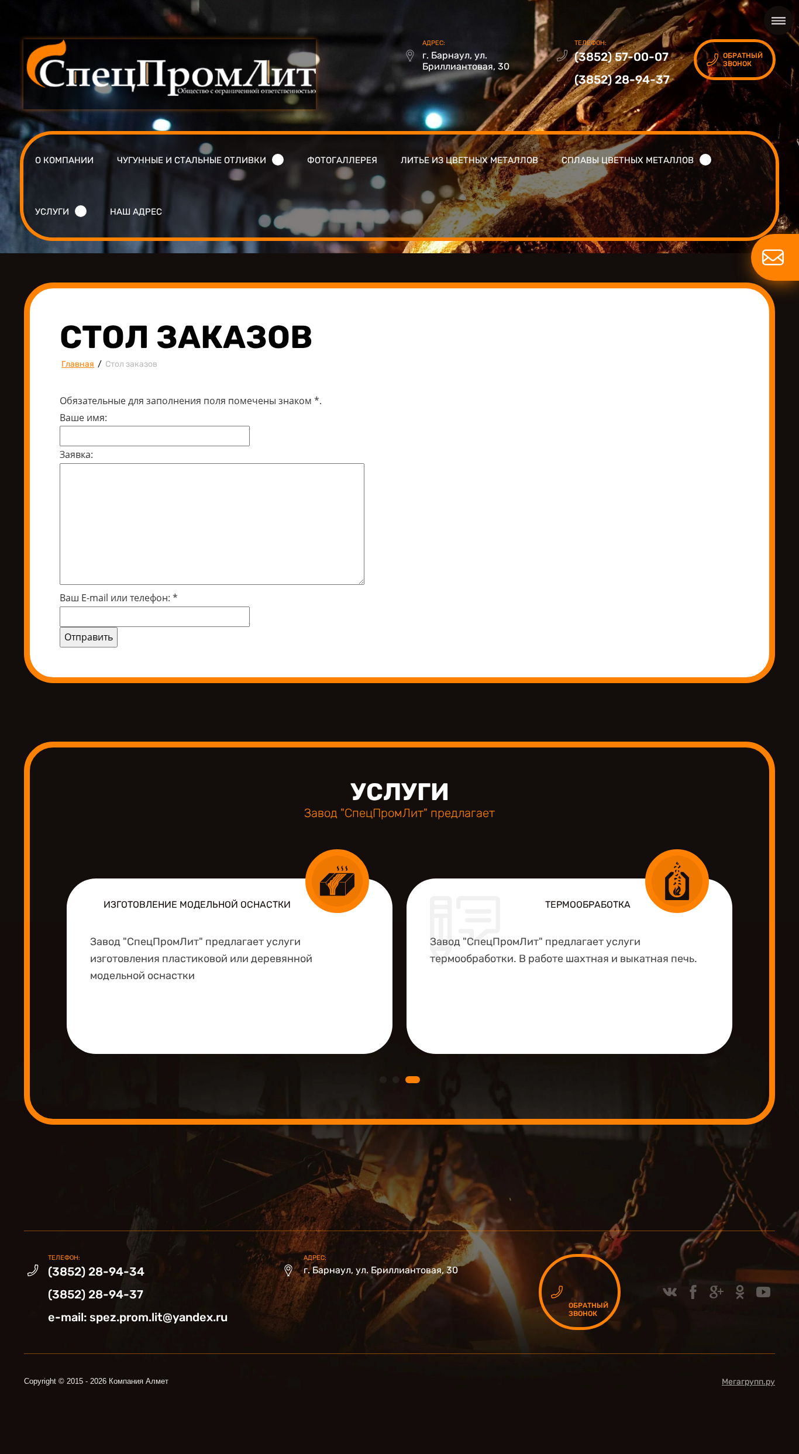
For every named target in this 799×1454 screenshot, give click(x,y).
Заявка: (76, 454)
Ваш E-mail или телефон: (119, 597)
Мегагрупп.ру (748, 1382)
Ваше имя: (83, 417)
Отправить (88, 636)
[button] (735, 59)
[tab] (383, 1079)
